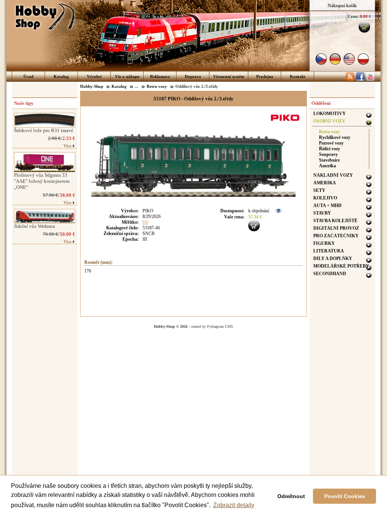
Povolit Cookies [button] (344, 496)
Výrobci (94, 76)
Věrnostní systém (228, 76)
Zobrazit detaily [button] (233, 505)
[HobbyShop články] (349, 80)
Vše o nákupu (127, 76)
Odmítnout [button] (291, 496)
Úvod (28, 76)
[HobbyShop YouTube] (370, 80)
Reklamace (160, 76)
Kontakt (297, 76)
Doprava (193, 76)
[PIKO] (286, 122)
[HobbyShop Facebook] (360, 80)
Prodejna (264, 76)
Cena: (353, 16)
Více (67, 145)
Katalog (61, 76)
